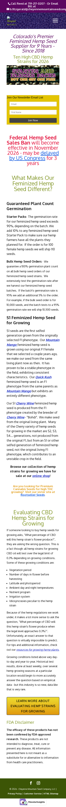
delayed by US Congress (34, 155)
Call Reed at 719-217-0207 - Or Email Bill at (34, 5)
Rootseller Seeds (33, 495)
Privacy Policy (15, 793)
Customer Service (33, 793)
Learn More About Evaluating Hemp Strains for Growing (33, 706)
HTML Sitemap (50, 793)
